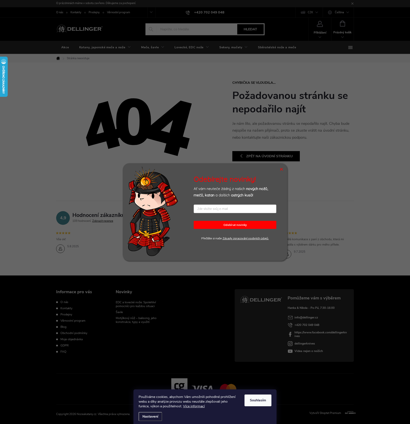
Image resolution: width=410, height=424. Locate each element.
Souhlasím (258, 400)
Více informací (194, 406)
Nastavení (150, 416)
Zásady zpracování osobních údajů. (246, 238)
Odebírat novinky (235, 225)
